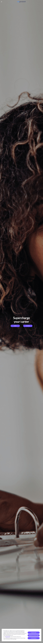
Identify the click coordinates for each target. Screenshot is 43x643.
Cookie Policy (8, 636)
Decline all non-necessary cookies (33, 635)
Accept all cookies (33, 632)
